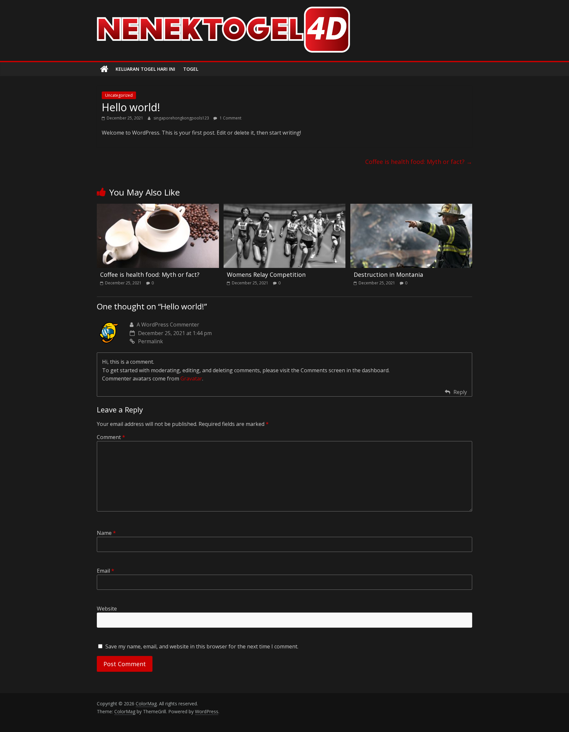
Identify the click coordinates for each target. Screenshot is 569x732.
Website (107, 608)
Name (106, 532)
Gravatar (191, 378)
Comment (111, 437)
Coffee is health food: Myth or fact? (418, 162)
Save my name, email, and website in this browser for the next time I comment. (201, 646)
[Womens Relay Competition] (285, 207)
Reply (460, 392)
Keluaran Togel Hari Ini (145, 69)
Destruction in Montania (388, 274)
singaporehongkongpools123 (181, 118)
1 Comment (230, 118)
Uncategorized (119, 95)
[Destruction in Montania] (411, 207)
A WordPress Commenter (168, 324)
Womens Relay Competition (266, 274)
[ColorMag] (104, 69)
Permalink (150, 341)
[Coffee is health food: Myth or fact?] (158, 207)
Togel (190, 69)
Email (105, 570)
